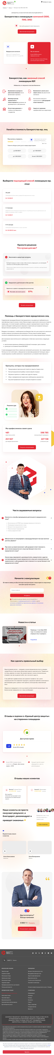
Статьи (29, 1002)
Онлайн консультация (27, 305)
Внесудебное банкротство (34, 973)
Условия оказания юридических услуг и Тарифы (40, 987)
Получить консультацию (27, 447)
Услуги (10, 7)
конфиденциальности (24, 601)
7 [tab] (28, 645)
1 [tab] (26, 68)
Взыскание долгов (32, 978)
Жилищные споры (6, 975)
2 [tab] (27, 68)
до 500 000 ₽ (17, 150)
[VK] (39, 953)
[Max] (33, 953)
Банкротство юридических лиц (9, 993)
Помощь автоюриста (7, 987)
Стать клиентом (43, 824)
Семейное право (6, 973)
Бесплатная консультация (27, 31)
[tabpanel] (14, 53)
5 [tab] (25, 645)
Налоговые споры (6, 995)
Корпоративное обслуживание (9, 1002)
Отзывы (30, 997)
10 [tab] (33, 645)
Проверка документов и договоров (10, 984)
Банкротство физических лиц (35, 971)
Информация (31, 993)
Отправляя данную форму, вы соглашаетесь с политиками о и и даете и (26, 602)
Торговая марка (6, 997)
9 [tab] (31, 645)
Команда (30, 995)
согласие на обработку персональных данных (23, 603)
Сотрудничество (32, 1006)
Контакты (30, 1000)
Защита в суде (5, 971)
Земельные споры (6, 978)
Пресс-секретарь (32, 1004)
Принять (27, 1052)
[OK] (45, 953)
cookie (33, 601)
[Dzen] (48, 953)
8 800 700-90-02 (27, 923)
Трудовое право (6, 982)
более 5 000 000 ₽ (37, 156)
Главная (5, 7)
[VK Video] (42, 953)
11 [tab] (34, 645)
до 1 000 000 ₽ (37, 150)
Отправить (27, 595)
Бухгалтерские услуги (7, 1004)
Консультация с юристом (27, 929)
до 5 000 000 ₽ (17, 156)
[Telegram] (36, 953)
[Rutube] (51, 953)
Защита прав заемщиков (34, 975)
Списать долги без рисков (34, 980)
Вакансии (30, 1009)
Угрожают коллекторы (33, 982)
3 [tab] (22, 645)
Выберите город (47, 2)
